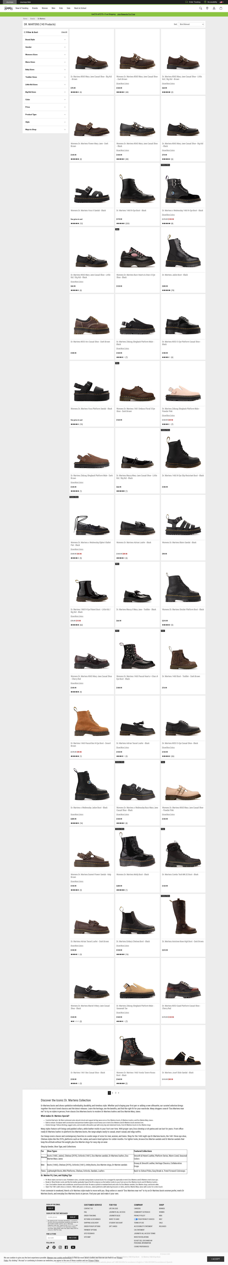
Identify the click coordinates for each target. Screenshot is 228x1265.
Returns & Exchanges (92, 1219)
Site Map (87, 1237)
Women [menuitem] (45, 8)
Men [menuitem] (53, 8)
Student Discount (116, 1223)
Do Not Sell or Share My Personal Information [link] (143, 1242)
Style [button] (27, 122)
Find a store (51, 1234)
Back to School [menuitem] (80, 8)
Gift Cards (113, 1226)
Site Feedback (89, 1233)
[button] (222, 2)
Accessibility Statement (143, 1226)
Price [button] (27, 107)
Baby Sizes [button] (29, 70)
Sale (161, 1223)
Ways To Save (114, 1219)
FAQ (85, 1212)
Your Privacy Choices (146, 1219)
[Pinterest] (54, 1247)
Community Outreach (142, 1212)
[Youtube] (74, 1247)
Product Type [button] (30, 114)
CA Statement (139, 1230)
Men (160, 1216)
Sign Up (50, 1208)
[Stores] (207, 8)
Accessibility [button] (212, 2)
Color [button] (27, 100)
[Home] (8, 8)
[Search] (201, 8)
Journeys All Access (117, 1212)
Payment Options (90, 1230)
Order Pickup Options (92, 1226)
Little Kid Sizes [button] (31, 85)
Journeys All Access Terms (144, 1233)
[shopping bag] (221, 8)
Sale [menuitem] (68, 8)
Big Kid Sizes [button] (30, 92)
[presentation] (22, 8)
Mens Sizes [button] (30, 62)
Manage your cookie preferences (59, 1258)
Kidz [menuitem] (61, 8)
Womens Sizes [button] (31, 55)
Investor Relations (141, 1237)
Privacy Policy (139, 1216)
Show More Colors (122, 83)
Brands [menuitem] (35, 8)
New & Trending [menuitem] (22, 8)
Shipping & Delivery (91, 1223)
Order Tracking (194, 2)
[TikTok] (48, 1247)
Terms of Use (139, 1223)
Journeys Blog (114, 1216)
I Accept (215, 1259)
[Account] (214, 8)
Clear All (64, 32)
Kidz (160, 1219)
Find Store (73, 1238)
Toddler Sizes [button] (31, 77)
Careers (137, 1208)
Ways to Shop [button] (30, 129)
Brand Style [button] (30, 40)
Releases (162, 1226)
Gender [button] (28, 47)
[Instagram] (61, 1247)
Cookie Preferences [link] (141, 1247)
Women (161, 1212)
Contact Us (88, 1208)
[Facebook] (67, 1247)
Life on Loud (113, 1208)
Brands (162, 1208)
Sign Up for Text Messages (57, 1213)
